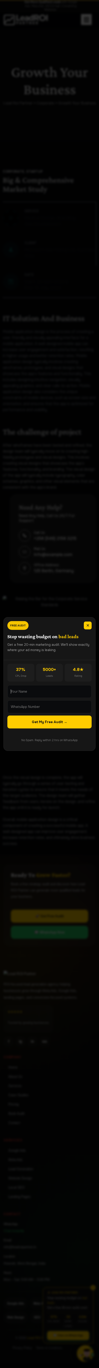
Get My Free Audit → (49, 722)
